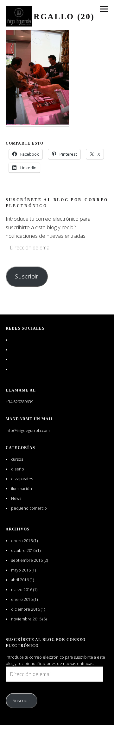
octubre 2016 (23, 550)
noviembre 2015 (26, 619)
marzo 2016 (21, 589)
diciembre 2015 (25, 609)
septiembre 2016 (27, 560)
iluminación (21, 488)
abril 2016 (20, 580)
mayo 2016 (21, 570)
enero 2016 (22, 599)
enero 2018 (22, 540)
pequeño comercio (29, 508)
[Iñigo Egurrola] (19, 16)
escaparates (22, 479)
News (16, 498)
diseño (17, 469)
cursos (17, 459)
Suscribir (26, 276)
